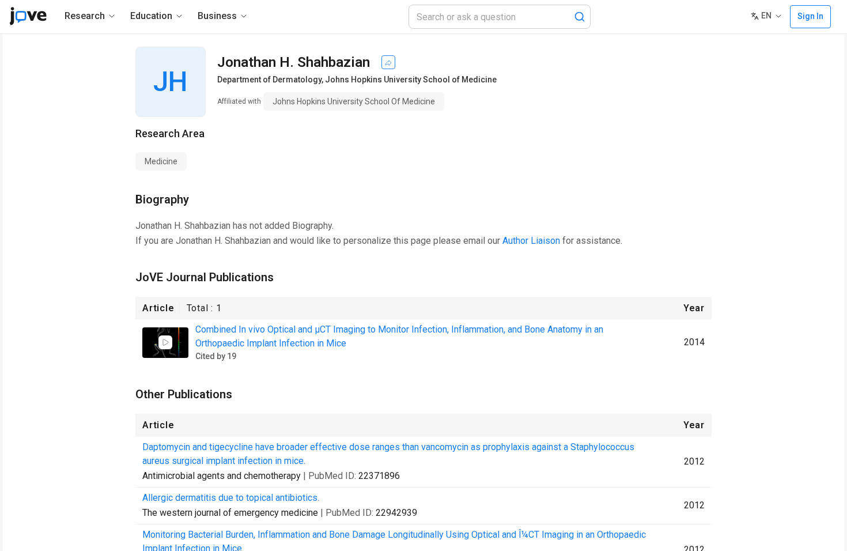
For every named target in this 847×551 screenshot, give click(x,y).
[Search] (579, 16)
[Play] (165, 342)
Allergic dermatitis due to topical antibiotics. (230, 497)
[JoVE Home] (28, 16)
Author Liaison (531, 240)
